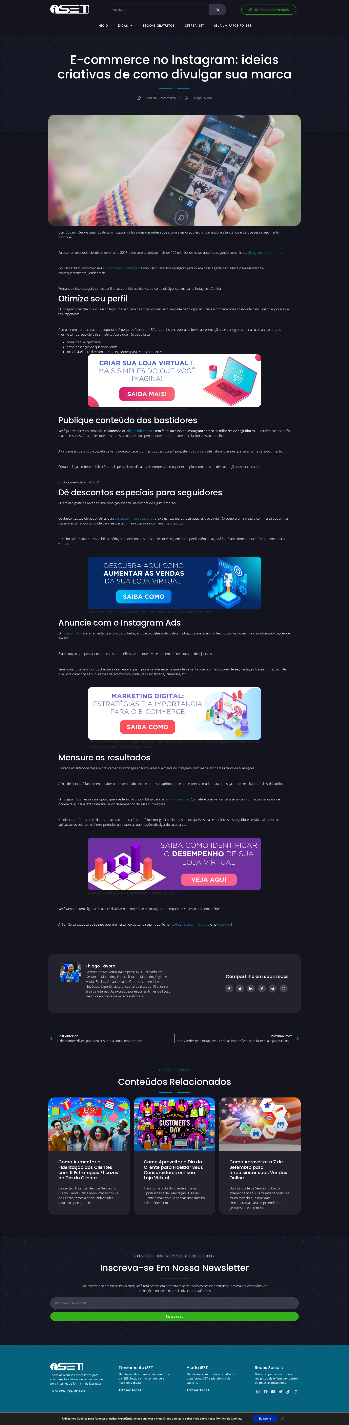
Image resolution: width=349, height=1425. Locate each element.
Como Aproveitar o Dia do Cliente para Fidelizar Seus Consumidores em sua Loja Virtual (173, 1170)
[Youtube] (273, 1392)
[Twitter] (281, 1392)
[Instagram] (258, 1392)
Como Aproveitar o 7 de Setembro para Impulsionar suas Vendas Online (258, 1170)
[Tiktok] (288, 1392)
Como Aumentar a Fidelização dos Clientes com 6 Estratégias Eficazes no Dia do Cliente (88, 1170)
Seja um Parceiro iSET (232, 25)
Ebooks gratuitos (158, 25)
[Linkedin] (295, 1392)
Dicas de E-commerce (160, 98)
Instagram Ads (72, 633)
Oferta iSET (194, 25)
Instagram (189, 924)
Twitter (175, 924)
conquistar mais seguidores (134, 518)
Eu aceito (265, 1419)
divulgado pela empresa (265, 252)
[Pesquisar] (217, 9)
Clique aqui (170, 1419)
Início (103, 25)
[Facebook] (266, 1392)
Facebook (224, 924)
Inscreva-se (174, 1316)
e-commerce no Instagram (121, 268)
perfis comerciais (177, 799)
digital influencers (140, 431)
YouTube (203, 924)
